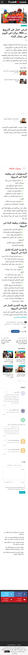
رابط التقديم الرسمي (20, 317)
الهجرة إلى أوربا (23, 25)
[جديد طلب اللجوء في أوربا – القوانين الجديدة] (8, 368)
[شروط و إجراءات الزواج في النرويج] (23, 120)
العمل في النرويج (20, 322)
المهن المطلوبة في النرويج (11, 322)
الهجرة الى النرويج (16, 324)
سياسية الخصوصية (11, 644)
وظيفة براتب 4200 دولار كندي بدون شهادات (6, 341)
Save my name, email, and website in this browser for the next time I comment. (15, 488)
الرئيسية (19, 644)
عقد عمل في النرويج (8, 324)
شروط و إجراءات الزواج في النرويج (11, 118)
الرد (3, 405)
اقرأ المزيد (14, 653)
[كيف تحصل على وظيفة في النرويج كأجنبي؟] (23, 81)
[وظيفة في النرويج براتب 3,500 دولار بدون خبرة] (23, 72)
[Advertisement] (14, 98)
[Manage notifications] (4, 651)
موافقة (7, 651)
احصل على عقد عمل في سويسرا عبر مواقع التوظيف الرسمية (21, 341)
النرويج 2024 (23, 324)
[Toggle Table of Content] (23, 168)
